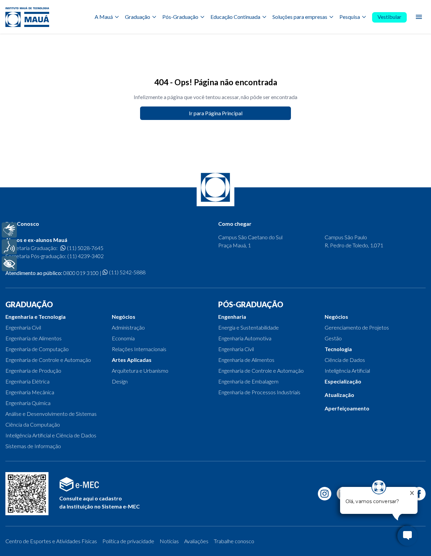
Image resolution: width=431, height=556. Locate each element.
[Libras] (9, 230)
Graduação (137, 16)
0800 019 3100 (81, 273)
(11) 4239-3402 (85, 256)
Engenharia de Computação (37, 349)
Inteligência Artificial (347, 370)
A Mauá (104, 16)
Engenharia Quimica (28, 403)
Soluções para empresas (299, 16)
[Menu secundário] (419, 17)
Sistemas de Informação (33, 446)
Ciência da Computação (32, 424)
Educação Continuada (235, 16)
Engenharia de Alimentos (33, 338)
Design (120, 381)
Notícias (169, 541)
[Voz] (9, 246)
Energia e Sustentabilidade (248, 327)
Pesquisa (349, 16)
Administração (128, 327)
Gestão (333, 338)
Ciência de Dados (345, 360)
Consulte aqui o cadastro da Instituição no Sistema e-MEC (99, 502)
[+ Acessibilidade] (9, 263)
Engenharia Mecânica (29, 392)
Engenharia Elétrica (27, 381)
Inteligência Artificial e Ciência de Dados (50, 435)
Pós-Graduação (180, 16)
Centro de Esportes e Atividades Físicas (51, 541)
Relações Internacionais (139, 349)
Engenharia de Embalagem (248, 381)
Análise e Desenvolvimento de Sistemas (51, 413)
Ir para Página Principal (215, 113)
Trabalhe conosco (234, 541)
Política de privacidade (128, 541)
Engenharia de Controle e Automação (48, 360)
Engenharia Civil (23, 327)
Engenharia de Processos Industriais (259, 392)
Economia (123, 338)
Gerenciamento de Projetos (357, 327)
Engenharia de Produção (33, 370)
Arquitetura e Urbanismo (140, 370)
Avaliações (196, 541)
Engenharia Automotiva (244, 338)
